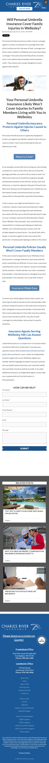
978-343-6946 (27, 672)
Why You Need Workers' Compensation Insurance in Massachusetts (24, 552)
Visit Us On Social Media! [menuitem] (24, 716)
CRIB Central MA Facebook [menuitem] (24, 726)
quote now (24, 9)
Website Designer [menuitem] (24, 711)
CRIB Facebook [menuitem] (24, 719)
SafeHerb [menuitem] (24, 705)
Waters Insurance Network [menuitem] (24, 708)
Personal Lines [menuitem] (24, 687)
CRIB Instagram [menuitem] (24, 722)
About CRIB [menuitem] (24, 684)
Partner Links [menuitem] (24, 699)
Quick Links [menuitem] (25, 678)
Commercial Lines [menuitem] (24, 690)
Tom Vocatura (8, 32)
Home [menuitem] (24, 681)
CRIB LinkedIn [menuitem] (24, 732)
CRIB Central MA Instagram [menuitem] (24, 729)
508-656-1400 (27, 658)
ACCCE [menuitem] (24, 702)
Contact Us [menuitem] (24, 693)
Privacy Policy (24, 753)
